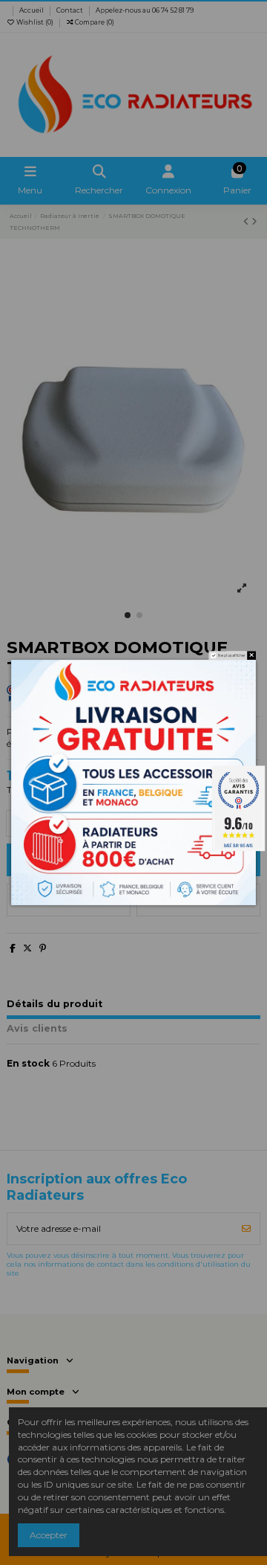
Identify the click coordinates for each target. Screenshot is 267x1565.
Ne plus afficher (231, 655)
